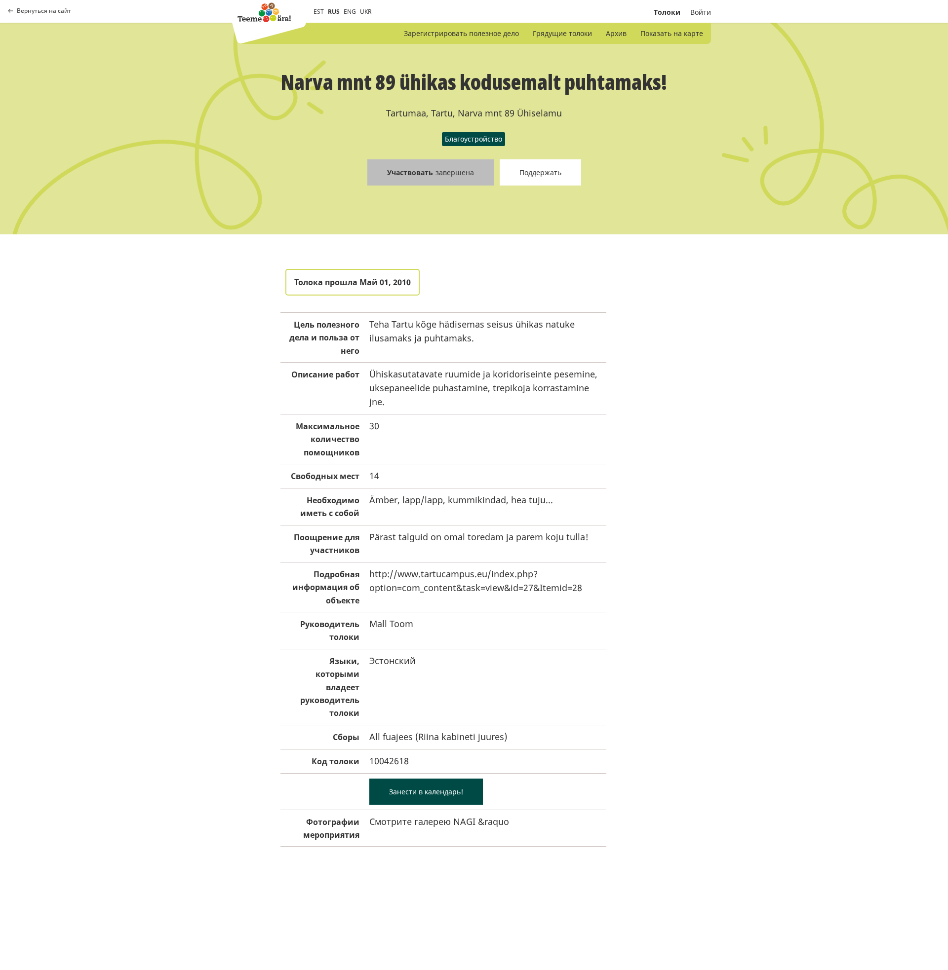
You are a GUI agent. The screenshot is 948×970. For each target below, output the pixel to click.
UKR (365, 11)
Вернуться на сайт (44, 11)
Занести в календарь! (426, 791)
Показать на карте (671, 33)
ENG (350, 11)
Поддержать (540, 172)
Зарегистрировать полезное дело (461, 33)
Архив (616, 33)
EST (319, 11)
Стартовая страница (264, 12)
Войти (700, 12)
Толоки (667, 12)
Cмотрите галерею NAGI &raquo (439, 821)
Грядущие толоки (562, 33)
